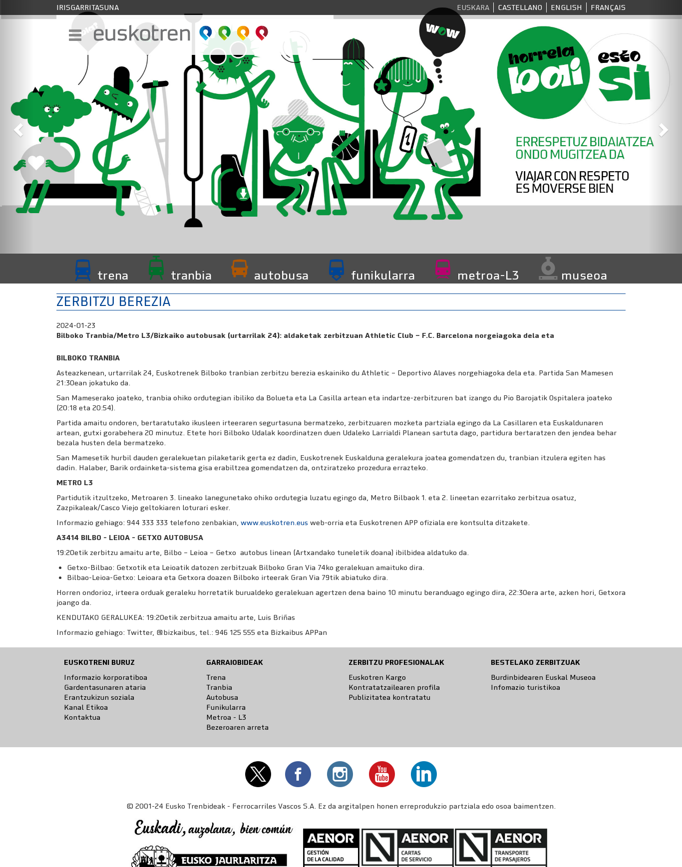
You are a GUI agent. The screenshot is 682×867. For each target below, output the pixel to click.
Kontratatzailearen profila (394, 687)
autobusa (281, 275)
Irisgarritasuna (87, 7)
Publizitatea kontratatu (389, 697)
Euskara (473, 7)
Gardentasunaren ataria (105, 687)
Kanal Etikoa (86, 707)
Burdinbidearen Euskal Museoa (543, 677)
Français (608, 7)
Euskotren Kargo (377, 677)
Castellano (520, 7)
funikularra (383, 275)
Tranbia (219, 687)
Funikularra (226, 707)
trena (112, 275)
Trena (216, 677)
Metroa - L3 (226, 717)
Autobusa (222, 697)
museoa (584, 275)
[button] (17, 127)
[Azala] (181, 33)
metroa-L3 (488, 275)
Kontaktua (82, 717)
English (566, 7)
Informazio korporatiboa (105, 677)
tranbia (191, 275)
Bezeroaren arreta (237, 727)
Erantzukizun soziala (99, 697)
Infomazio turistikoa (525, 687)
